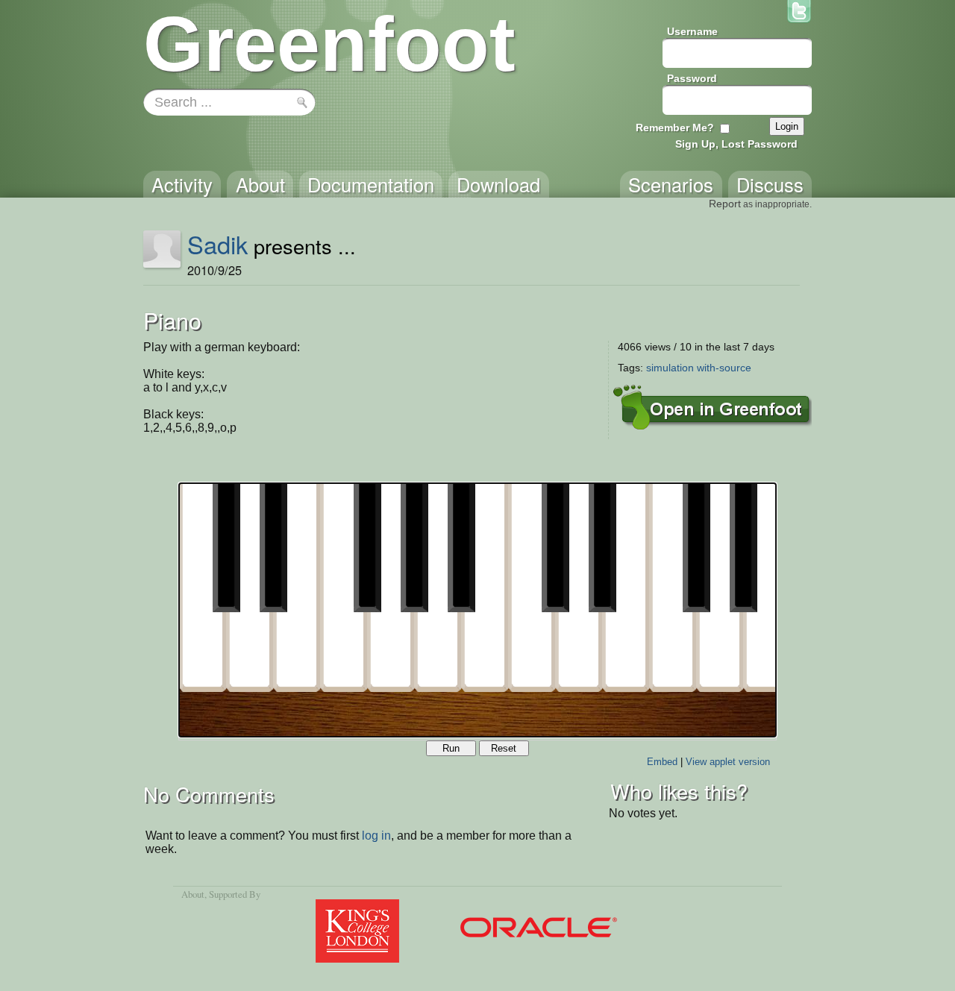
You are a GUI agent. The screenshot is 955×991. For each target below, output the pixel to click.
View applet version (728, 761)
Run (451, 748)
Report (725, 204)
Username (692, 31)
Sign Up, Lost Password (736, 144)
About (192, 894)
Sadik (217, 244)
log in (376, 835)
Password (692, 78)
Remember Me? (675, 127)
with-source (724, 368)
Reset (503, 748)
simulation (670, 368)
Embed (662, 761)
